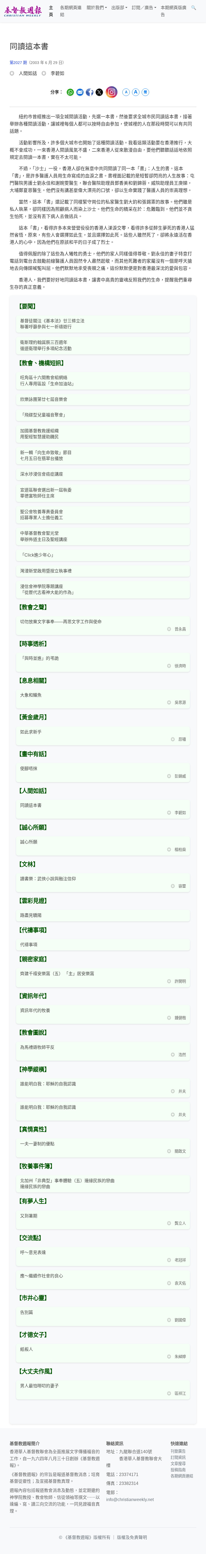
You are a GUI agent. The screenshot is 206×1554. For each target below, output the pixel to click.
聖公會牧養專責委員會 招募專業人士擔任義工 (41, 514)
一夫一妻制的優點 (37, 1144)
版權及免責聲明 (132, 1537)
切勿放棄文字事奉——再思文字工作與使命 (61, 621)
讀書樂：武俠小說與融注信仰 (48, 878)
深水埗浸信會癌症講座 (41, 474)
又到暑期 (28, 1216)
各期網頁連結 (71, 11)
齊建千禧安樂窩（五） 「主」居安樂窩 (57, 973)
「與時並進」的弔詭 (39, 658)
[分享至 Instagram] (111, 92)
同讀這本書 (31, 805)
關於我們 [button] (95, 7)
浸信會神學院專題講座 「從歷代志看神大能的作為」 (48, 589)
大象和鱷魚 (31, 695)
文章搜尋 (178, 1464)
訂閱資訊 (178, 1457)
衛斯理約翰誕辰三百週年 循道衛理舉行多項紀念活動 (46, 345)
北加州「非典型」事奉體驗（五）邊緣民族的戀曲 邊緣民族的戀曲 (67, 1183)
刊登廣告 (178, 1451)
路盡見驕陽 (31, 915)
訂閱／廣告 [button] (142, 7)
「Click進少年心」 (38, 555)
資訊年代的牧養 (35, 1010)
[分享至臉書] (89, 92)
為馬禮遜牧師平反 (37, 1047)
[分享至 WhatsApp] (70, 92)
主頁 (51, 11)
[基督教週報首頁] (22, 11)
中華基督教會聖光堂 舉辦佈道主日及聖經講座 (43, 536)
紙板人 (26, 1349)
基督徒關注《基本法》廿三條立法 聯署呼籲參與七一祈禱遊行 (52, 324)
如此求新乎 (31, 732)
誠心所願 (28, 842)
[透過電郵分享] (80, 92)
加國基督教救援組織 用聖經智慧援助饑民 (39, 434)
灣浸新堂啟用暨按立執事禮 (46, 571)
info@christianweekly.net (130, 1499)
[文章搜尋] (200, 11)
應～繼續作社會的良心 (41, 1276)
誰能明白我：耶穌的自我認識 (48, 1084)
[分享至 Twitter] (99, 92)
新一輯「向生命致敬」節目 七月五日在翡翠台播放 (46, 455)
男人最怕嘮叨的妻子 (39, 1386)
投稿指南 (178, 1470)
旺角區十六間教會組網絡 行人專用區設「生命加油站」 (48, 380)
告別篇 (26, 1312)
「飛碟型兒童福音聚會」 (43, 415)
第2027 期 (18, 62)
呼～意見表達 (33, 1252)
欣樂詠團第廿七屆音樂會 (43, 399)
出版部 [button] (117, 7)
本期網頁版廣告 (173, 11)
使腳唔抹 (28, 768)
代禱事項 (28, 944)
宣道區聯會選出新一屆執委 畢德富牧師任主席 (46, 493)
